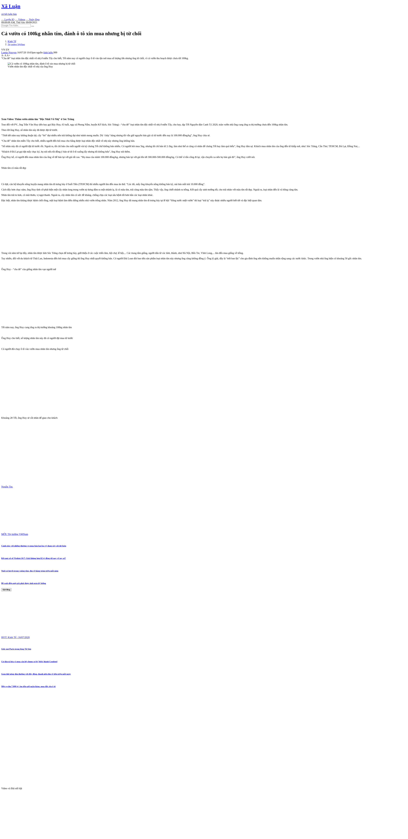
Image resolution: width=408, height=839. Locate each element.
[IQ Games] (2, 20)
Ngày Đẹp (34, 19)
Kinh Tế (12, 41)
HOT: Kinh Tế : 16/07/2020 (15, 637)
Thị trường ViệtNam (16, 44)
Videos (21, 19)
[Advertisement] (97, 93)
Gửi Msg (6, 590)
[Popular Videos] (16, 20)
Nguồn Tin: (7, 486)
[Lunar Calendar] (27, 20)
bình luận (48, 52)
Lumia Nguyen (9, 52)
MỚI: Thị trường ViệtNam (14, 534)
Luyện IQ (9, 19)
